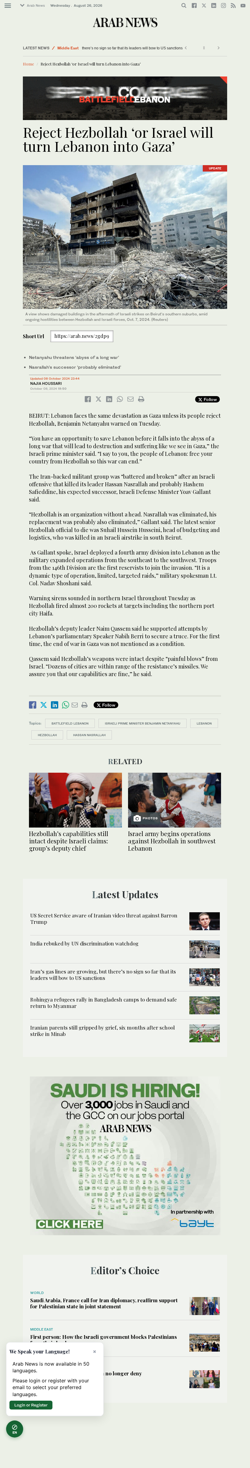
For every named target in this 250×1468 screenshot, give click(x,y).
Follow (209, 399)
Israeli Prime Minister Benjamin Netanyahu (142, 723)
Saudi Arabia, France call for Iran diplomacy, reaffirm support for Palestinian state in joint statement (104, 1303)
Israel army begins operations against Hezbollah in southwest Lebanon (172, 840)
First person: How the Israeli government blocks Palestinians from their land (103, 1339)
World (37, 1293)
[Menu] (8, 5)
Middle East (68, 48)
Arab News (36, 5)
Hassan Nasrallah (89, 735)
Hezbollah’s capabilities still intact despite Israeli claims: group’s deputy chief (68, 840)
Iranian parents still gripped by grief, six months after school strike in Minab (102, 1030)
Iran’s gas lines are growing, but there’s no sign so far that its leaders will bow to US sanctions (162, 48)
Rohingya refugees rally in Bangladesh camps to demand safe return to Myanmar (103, 1002)
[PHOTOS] (174, 799)
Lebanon (204, 723)
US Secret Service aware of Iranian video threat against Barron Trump (103, 918)
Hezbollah (47, 735)
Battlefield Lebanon (70, 723)
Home (28, 63)
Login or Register (31, 1404)
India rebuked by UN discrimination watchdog (84, 943)
